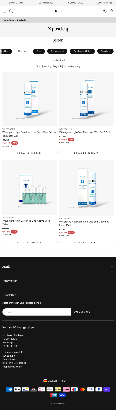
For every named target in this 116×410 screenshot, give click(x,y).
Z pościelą (21, 20)
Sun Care (105, 51)
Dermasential (57, 51)
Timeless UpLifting (82, 51)
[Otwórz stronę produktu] (29, 99)
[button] (4, 11)
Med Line (22, 51)
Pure (39, 51)
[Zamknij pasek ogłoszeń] (113, 2)
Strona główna (8, 20)
